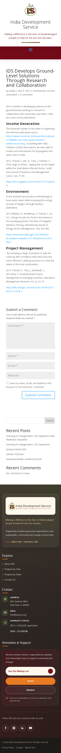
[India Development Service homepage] (30, 506)
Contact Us (10, 579)
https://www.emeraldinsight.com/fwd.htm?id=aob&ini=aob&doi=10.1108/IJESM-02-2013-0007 (29, 238)
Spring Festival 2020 (16, 449)
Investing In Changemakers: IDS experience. (28, 444)
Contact (19, 748)
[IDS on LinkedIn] (22, 728)
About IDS (10, 564)
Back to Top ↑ (30, 748)
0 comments (26, 94)
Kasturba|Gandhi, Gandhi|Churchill (23, 459)
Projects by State (13, 574)
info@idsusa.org (18, 614)
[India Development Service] (30, 9)
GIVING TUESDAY (15, 454)
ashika (12, 90)
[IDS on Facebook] (5, 728)
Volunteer (30, 690)
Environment (39, 90)
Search (49, 420)
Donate (30, 681)
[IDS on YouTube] (30, 728)
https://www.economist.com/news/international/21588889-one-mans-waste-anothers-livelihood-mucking (30, 140)
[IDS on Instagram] (13, 728)
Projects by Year (13, 569)
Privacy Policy (8, 748)
